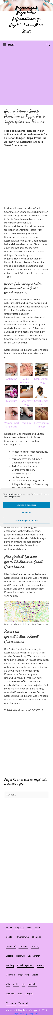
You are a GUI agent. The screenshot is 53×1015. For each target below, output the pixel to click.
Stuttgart (29, 993)
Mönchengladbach (25, 965)
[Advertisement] (26, 76)
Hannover (10, 993)
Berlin (29, 927)
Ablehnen (26, 512)
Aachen (9, 927)
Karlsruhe (32, 984)
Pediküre (26, 422)
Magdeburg (23, 974)
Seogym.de (33, 1013)
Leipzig (35, 974)
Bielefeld (10, 937)
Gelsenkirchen (33, 955)
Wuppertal (23, 1003)
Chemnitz (36, 937)
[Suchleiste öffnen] (48, 45)
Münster (40, 965)
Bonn (37, 927)
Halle (19, 993)
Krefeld (16, 984)
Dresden (9, 955)
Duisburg (35, 946)
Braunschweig (22, 937)
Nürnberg (10, 965)
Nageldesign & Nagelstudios (27, 10)
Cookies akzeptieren (26, 504)
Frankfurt (20, 955)
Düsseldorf (11, 946)
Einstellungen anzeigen (26, 520)
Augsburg (19, 927)
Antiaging (11, 378)
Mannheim (10, 974)
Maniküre (11, 400)
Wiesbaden (11, 1003)
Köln (8, 984)
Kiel (23, 984)
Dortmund (23, 946)
